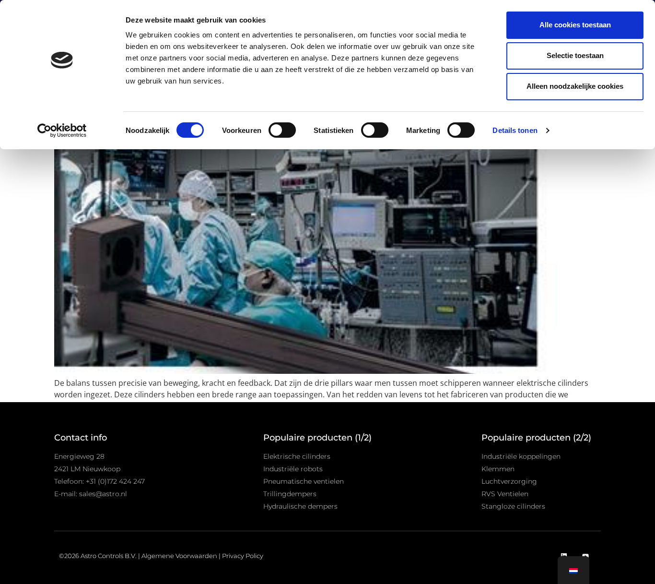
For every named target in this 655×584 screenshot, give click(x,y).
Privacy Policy (242, 556)
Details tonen (514, 130)
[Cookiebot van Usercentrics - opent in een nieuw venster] (62, 130)
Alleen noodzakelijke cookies (574, 86)
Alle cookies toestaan (575, 25)
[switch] (282, 130)
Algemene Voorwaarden (179, 556)
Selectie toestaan (575, 55)
